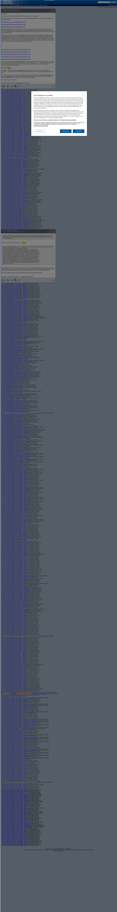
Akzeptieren (79, 131)
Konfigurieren (39, 131)
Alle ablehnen (65, 131)
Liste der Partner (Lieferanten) (41, 125)
